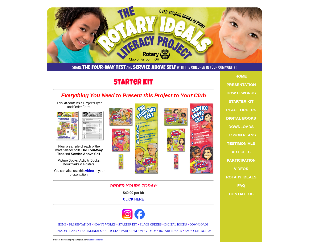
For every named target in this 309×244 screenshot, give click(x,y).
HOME (62, 224)
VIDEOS (150, 230)
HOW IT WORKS (105, 224)
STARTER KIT (127, 224)
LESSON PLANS (66, 230)
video (89, 171)
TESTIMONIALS (91, 230)
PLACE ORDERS (151, 224)
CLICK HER (132, 199)
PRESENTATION (241, 85)
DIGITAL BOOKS (241, 118)
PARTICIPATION (132, 230)
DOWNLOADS (199, 224)
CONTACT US (202, 230)
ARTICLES (111, 230)
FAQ (187, 230)
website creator (95, 240)
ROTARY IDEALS (170, 230)
